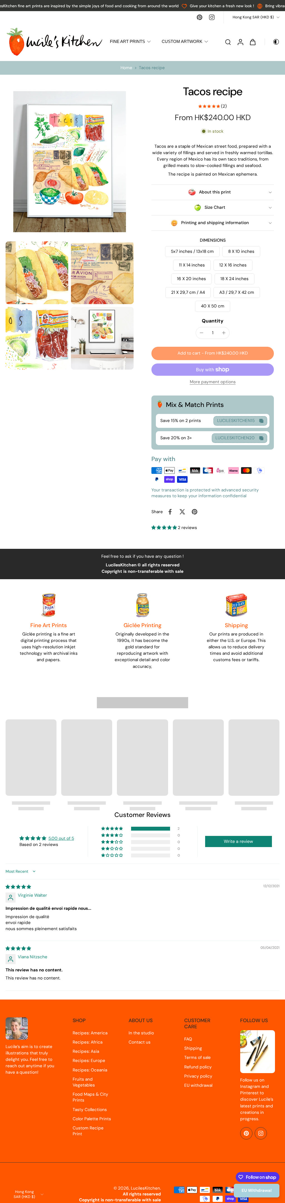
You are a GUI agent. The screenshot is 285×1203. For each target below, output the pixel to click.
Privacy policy (198, 1076)
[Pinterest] (199, 17)
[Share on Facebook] (170, 512)
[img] (18, 887)
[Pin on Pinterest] (194, 512)
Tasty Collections (90, 1109)
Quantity (212, 321)
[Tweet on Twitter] (182, 512)
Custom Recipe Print (88, 1131)
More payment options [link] (213, 382)
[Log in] (240, 42)
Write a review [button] (238, 841)
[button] (212, 353)
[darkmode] (272, 41)
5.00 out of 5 (61, 838)
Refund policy (198, 1067)
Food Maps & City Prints (90, 1097)
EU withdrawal (198, 1085)
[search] (228, 41)
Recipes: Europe (89, 1060)
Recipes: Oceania (90, 1070)
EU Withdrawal (257, 1190)
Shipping (193, 1048)
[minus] (201, 332)
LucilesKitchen (145, 1188)
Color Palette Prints (92, 1119)
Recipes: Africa (87, 1042)
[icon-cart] (252, 41)
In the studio (141, 1033)
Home (126, 68)
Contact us (140, 1042)
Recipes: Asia (86, 1051)
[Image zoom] (70, 162)
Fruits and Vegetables (84, 1082)
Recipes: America (90, 1033)
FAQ (188, 1039)
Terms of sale (197, 1057)
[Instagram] (212, 17)
